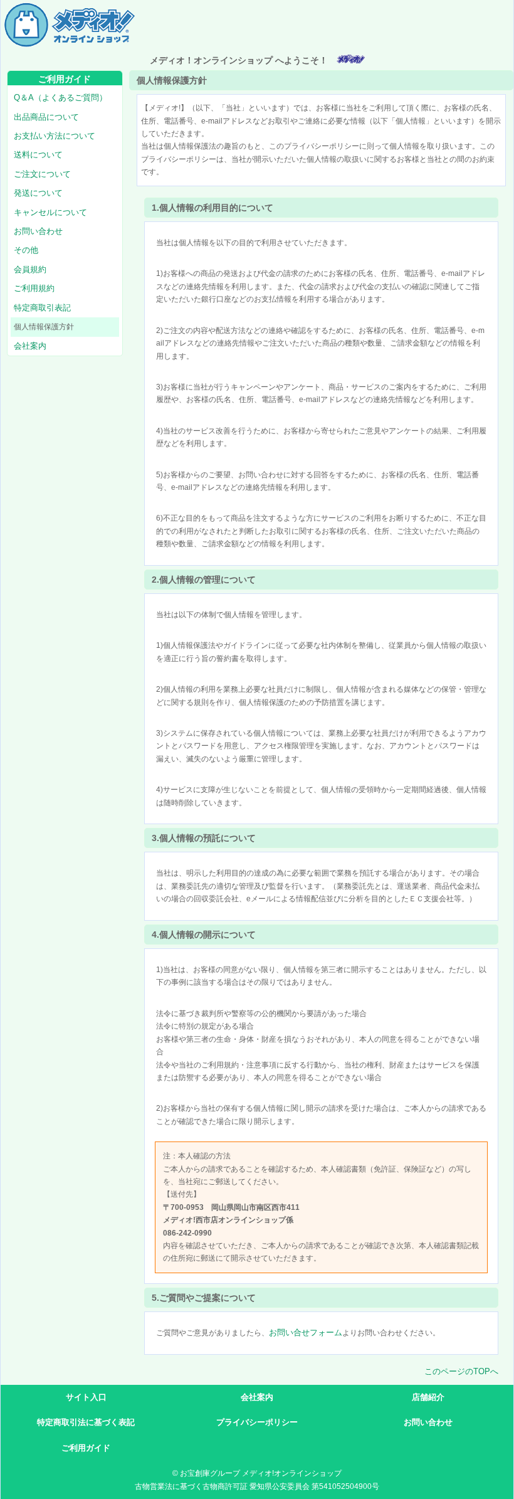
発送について (38, 193)
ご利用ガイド (85, 1448)
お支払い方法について (54, 135)
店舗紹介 (428, 1397)
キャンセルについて (50, 212)
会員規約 (30, 269)
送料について (38, 154)
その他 (26, 250)
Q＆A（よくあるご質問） (60, 97)
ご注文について (42, 174)
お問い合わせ (38, 231)
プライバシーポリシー (257, 1422)
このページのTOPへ (461, 1371)
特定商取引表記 (42, 307)
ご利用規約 (34, 288)
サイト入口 (86, 1397)
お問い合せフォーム (305, 1332)
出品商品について (46, 117)
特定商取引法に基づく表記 (86, 1422)
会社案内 (30, 346)
